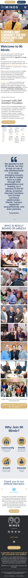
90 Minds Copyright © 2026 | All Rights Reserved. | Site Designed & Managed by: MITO (14, 572)
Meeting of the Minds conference (15, 65)
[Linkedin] (9, 531)
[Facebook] (12, 531)
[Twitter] (15, 531)
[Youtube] (19, 531)
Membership (4, 82)
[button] (25, 7)
